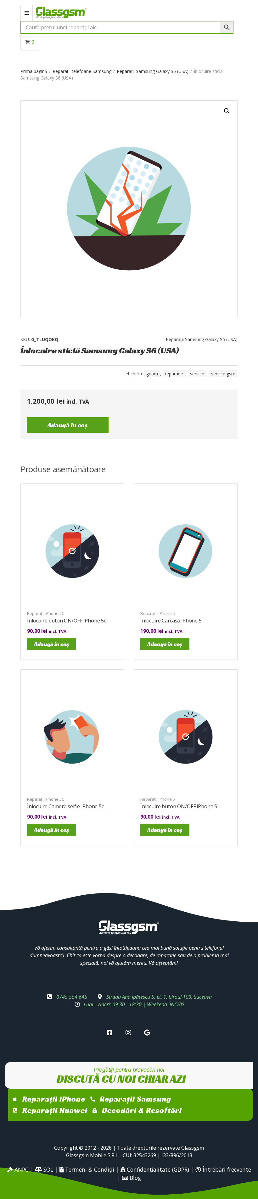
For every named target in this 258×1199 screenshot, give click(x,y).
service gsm (223, 374)
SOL (47, 1169)
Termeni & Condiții (89, 1169)
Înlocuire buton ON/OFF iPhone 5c (66, 620)
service (197, 374)
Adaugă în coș (68, 425)
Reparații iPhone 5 (157, 613)
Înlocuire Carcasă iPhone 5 (171, 620)
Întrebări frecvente (226, 1169)
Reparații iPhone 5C (45, 613)
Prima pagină (33, 71)
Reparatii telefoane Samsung (82, 71)
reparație (174, 374)
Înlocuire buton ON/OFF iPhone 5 (178, 806)
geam (152, 374)
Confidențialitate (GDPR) (157, 1169)
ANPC (21, 1169)
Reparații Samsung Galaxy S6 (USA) (152, 71)
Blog (134, 1177)
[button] (227, 111)
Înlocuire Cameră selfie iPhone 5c (65, 806)
